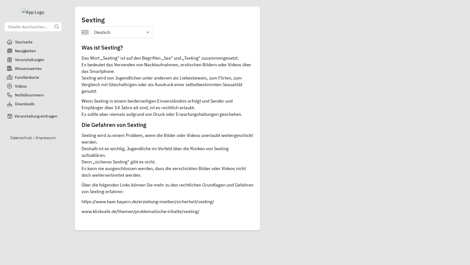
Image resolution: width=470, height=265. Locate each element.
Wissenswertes (28, 68)
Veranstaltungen (29, 59)
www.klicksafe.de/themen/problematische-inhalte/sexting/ (141, 211)
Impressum (45, 137)
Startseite (24, 42)
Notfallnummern (29, 95)
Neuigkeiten (25, 50)
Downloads (25, 103)
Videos (21, 86)
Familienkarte (27, 77)
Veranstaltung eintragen (35, 116)
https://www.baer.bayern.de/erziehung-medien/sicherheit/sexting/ (148, 201)
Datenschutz (21, 137)
